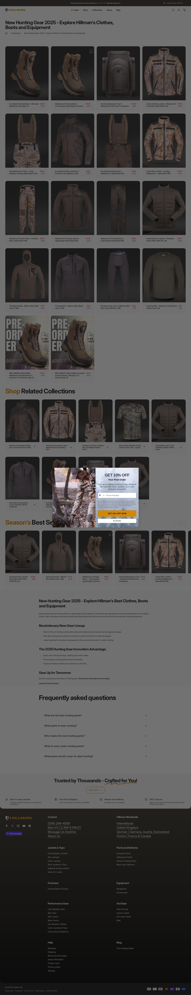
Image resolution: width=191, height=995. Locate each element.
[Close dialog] (136, 470)
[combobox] (101, 495)
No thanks (117, 521)
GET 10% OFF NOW (117, 513)
